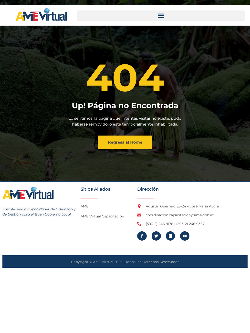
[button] (161, 15)
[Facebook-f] (141, 236)
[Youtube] (184, 236)
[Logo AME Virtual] (41, 14)
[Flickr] (170, 236)
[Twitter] (156, 236)
